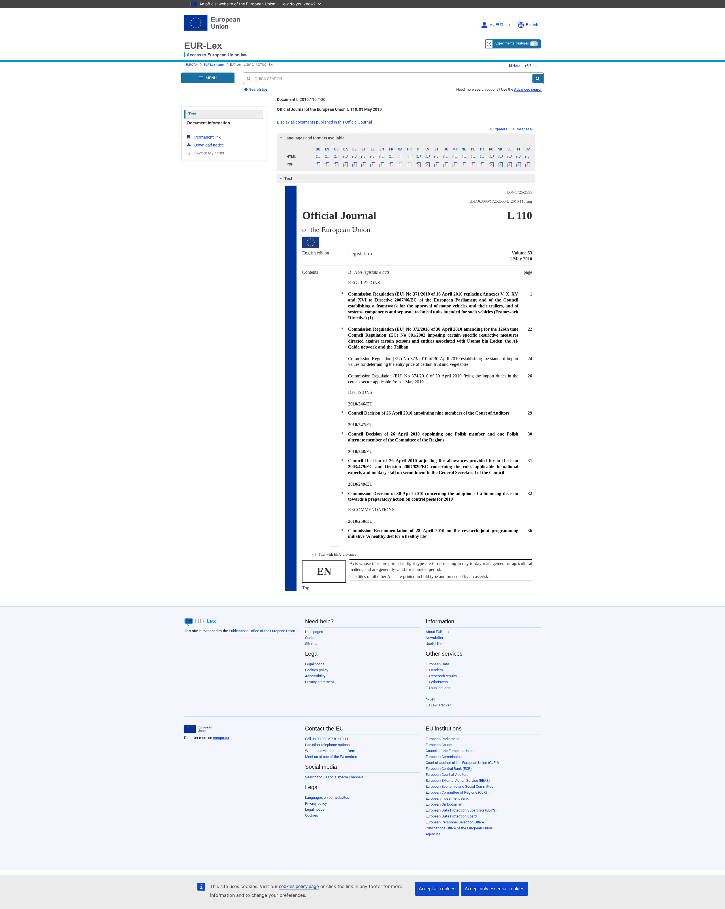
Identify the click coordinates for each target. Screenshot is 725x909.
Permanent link (207, 137)
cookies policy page (299, 886)
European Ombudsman (444, 804)
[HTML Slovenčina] (500, 156)
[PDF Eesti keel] (363, 164)
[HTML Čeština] (336, 156)
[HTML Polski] (473, 156)
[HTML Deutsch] (354, 156)
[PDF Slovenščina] (509, 164)
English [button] (532, 25)
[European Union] (198, 729)
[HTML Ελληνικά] (372, 156)
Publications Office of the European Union (262, 631)
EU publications (438, 688)
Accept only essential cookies (494, 888)
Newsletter (434, 638)
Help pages (314, 632)
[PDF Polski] (473, 164)
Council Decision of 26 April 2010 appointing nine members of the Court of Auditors (428, 413)
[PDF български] (318, 164)
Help (516, 65)
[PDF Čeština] (336, 164)
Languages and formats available (314, 138)
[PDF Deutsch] (354, 164)
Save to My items (209, 153)
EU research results (441, 676)
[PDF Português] (482, 164)
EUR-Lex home (214, 65)
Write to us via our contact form (330, 751)
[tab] (406, 138)
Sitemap (311, 644)
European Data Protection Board (451, 816)
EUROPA (191, 65)
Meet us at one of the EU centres (331, 757)
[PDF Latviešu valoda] (427, 164)
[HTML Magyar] (445, 156)
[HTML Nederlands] (464, 156)
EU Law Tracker (438, 705)
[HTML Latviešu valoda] (427, 156)
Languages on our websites (327, 797)
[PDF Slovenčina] (500, 164)
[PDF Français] (391, 164)
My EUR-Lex (499, 25)
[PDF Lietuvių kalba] (436, 164)
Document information (208, 123)
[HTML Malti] (454, 156)
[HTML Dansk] (345, 156)
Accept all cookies (437, 888)
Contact (311, 638)
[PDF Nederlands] (464, 164)
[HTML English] (382, 156)
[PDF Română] (491, 164)
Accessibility (315, 676)
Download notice (209, 145)
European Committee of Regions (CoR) (456, 792)
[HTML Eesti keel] (363, 156)
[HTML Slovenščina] (509, 156)
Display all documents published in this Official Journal (324, 122)
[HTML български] (318, 156)
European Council (439, 745)
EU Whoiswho (437, 682)
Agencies (433, 834)
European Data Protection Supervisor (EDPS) (461, 810)
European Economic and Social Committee (459, 786)
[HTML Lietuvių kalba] (436, 156)
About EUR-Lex (437, 632)
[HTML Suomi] (518, 156)
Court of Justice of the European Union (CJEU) (462, 763)
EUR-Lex (203, 46)
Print (532, 65)
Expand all (501, 129)
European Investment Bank (447, 798)
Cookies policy (316, 670)
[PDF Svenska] (527, 164)
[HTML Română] (491, 156)
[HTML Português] (482, 156)
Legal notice (315, 664)
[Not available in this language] (400, 156)
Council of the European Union (450, 751)
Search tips (258, 89)
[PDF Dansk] (345, 164)
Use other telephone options (327, 745)
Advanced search (528, 89)
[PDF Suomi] (518, 164)
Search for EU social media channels (334, 777)
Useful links (435, 644)
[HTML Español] (327, 156)
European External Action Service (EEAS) (458, 780)
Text (192, 113)
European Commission (444, 757)
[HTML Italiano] (418, 156)
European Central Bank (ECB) (449, 768)
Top (305, 587)
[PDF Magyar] (445, 164)
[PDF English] (382, 164)
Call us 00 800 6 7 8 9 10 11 (326, 739)
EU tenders (434, 670)
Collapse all (525, 129)
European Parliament (442, 739)
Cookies (311, 815)
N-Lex (430, 699)
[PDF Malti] (454, 164)
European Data (437, 664)
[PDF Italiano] (418, 164)
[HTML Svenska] (527, 156)
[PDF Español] (327, 164)
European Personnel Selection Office (455, 822)
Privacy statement (319, 682)
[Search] (537, 78)
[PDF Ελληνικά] (372, 164)
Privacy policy (316, 803)
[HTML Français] (391, 156)
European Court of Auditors (447, 774)
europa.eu (221, 738)
